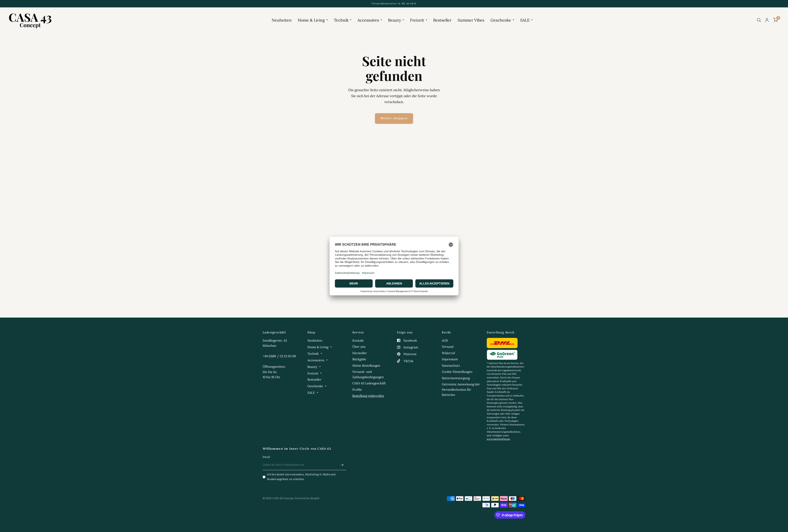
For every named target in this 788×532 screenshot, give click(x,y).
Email (266, 457)
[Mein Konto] (767, 20)
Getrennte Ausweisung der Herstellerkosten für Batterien (461, 389)
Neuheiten (282, 20)
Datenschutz (451, 365)
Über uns (358, 347)
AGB (445, 340)
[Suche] (759, 20)
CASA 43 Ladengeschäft (369, 383)
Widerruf (448, 353)
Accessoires (368, 20)
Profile (357, 390)
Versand (448, 347)
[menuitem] (282, 20)
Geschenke (500, 20)
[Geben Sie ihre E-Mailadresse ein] (342, 464)
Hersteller (359, 353)
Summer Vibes (471, 20)
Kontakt (358, 340)
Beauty (394, 20)
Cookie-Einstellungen (457, 372)
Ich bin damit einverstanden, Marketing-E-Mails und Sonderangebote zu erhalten (301, 477)
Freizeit (417, 20)
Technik (341, 20)
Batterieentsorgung (456, 378)
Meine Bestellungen (366, 365)
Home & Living (311, 20)
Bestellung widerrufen (368, 396)
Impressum (450, 359)
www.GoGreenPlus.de (498, 439)
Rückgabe (359, 359)
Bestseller (442, 20)
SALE (525, 20)
